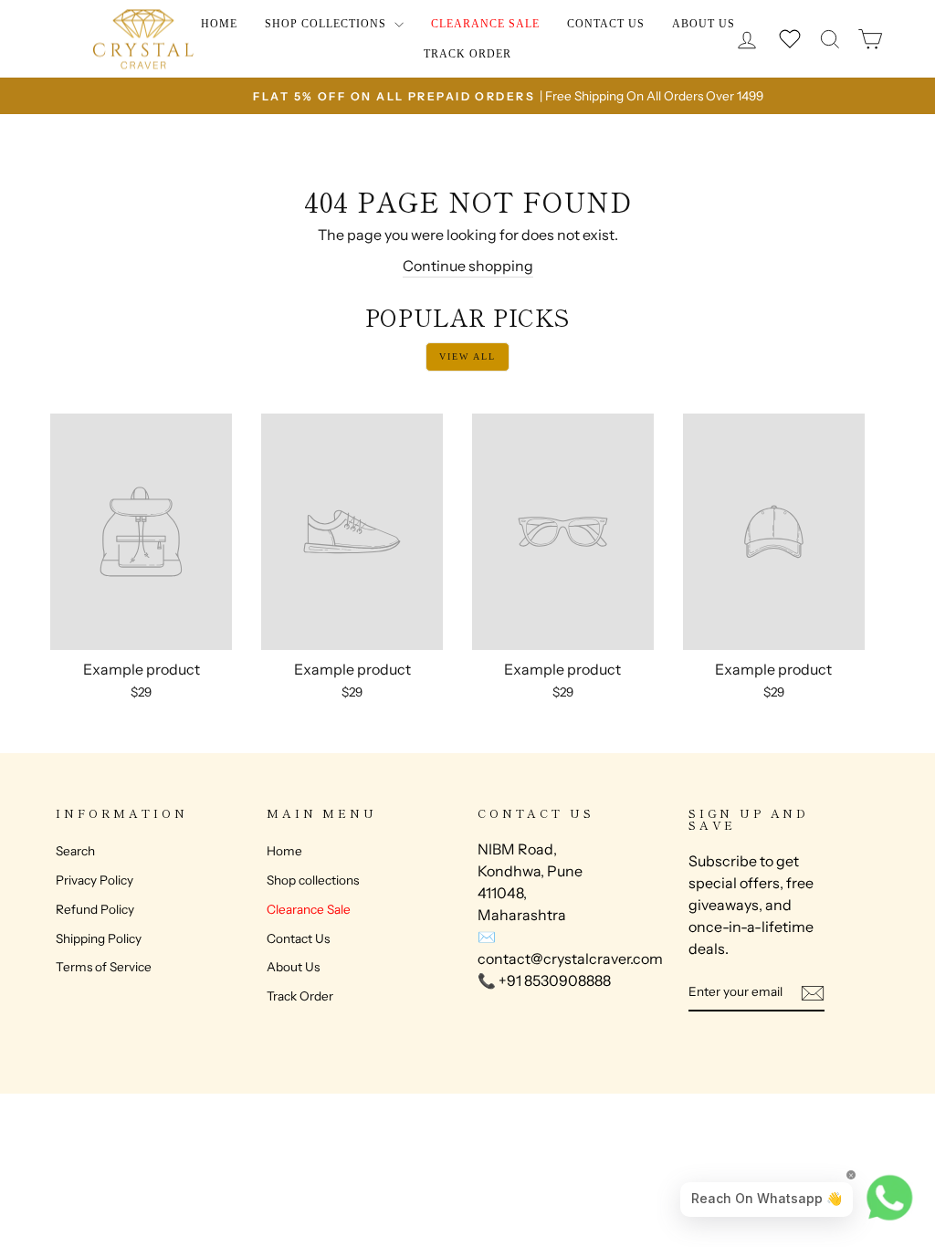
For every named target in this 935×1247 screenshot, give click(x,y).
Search (75, 851)
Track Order (467, 53)
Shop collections (327, 23)
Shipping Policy (99, 938)
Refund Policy (95, 909)
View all (467, 356)
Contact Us (606, 23)
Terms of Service (104, 966)
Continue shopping (468, 266)
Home (219, 23)
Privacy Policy (94, 880)
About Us (703, 23)
